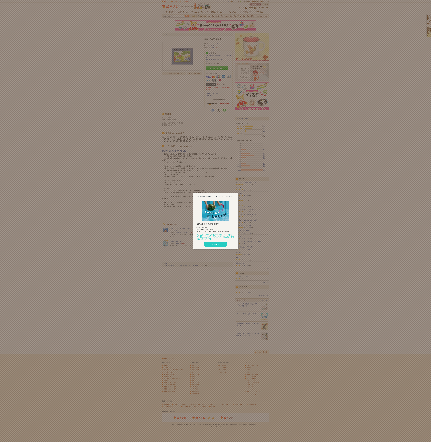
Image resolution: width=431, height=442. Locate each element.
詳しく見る (215, 244)
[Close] (237, 192)
